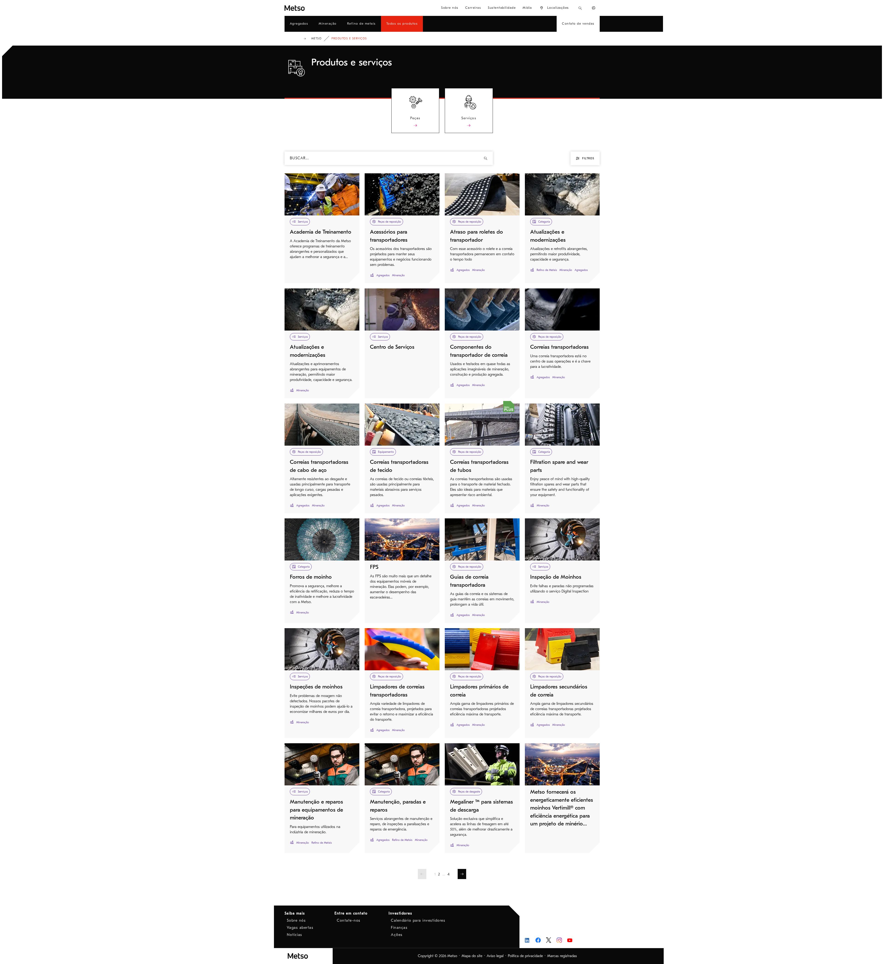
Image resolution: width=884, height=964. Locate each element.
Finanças (399, 928)
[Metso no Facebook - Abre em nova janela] (538, 940)
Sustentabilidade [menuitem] (502, 8)
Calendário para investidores (418, 920)
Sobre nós (296, 920)
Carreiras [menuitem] (473, 8)
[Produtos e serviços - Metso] (311, 8)
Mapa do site (472, 956)
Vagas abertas (300, 928)
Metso (316, 38)
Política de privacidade (525, 956)
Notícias (294, 935)
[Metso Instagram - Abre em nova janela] (559, 940)
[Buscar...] (580, 8)
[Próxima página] (462, 874)
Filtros (588, 158)
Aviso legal (495, 956)
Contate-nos (349, 920)
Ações (397, 935)
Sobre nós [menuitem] (449, 8)
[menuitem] (554, 8)
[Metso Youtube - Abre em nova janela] (570, 940)
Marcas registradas (562, 956)
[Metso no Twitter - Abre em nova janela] (548, 940)
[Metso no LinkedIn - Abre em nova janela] (527, 940)
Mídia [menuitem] (527, 8)
